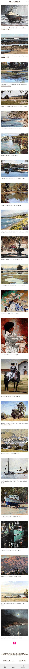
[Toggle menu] (27, 1)
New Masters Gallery (6, 29)
